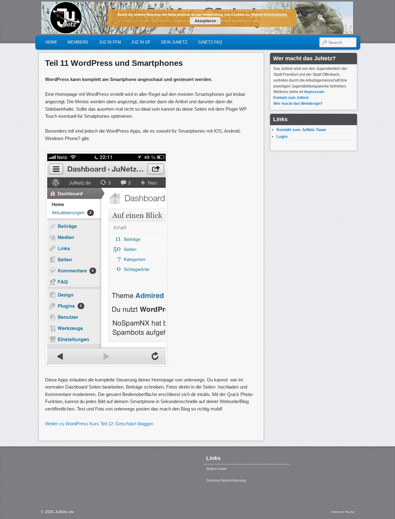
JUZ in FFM (110, 42)
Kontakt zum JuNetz (291, 98)
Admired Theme (343, 511)
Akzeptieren (205, 20)
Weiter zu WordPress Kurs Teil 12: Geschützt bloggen (99, 423)
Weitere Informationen (269, 14)
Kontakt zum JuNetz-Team (301, 129)
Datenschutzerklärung (226, 480)
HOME (51, 42)
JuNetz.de (64, 511)
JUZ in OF (141, 42)
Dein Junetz (174, 42)
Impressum (314, 92)
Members (78, 42)
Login (282, 136)
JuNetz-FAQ (210, 42)
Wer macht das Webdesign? (297, 103)
